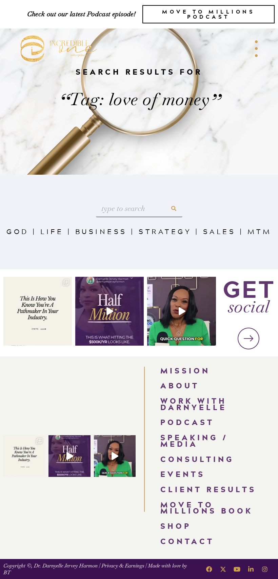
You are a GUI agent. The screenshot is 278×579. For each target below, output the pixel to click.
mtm (259, 231)
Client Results (208, 489)
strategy (165, 231)
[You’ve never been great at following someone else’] (37, 311)
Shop (175, 526)
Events (182, 474)
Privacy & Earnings (122, 565)
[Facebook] (209, 569)
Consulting (197, 459)
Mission (185, 370)
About (179, 385)
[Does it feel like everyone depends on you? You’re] (181, 311)
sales (219, 231)
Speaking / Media (194, 440)
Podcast (187, 422)
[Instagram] (265, 569)
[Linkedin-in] (251, 569)
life (51, 231)
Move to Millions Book (206, 507)
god (17, 231)
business (101, 231)
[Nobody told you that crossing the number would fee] (109, 311)
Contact (187, 541)
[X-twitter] (223, 569)
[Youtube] (237, 569)
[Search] (173, 208)
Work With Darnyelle (193, 403)
